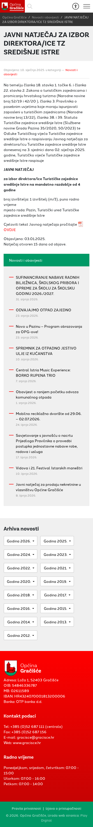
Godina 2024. (19, 554)
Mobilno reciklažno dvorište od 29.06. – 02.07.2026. (48, 416)
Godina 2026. (19, 540)
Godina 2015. (55, 608)
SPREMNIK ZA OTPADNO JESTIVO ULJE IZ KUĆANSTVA (46, 351)
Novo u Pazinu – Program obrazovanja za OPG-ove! (49, 329)
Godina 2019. (55, 581)
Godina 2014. (18, 621)
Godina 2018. (18, 594)
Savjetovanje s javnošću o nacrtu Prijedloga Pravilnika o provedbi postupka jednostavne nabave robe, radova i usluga (47, 443)
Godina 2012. (18, 635)
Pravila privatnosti (26, 808)
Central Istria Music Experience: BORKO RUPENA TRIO (43, 372)
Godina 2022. (19, 567)
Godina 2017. (55, 594)
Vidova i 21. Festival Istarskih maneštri (49, 467)
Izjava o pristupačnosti (63, 808)
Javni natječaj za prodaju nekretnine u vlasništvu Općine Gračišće (48, 487)
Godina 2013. (55, 621)
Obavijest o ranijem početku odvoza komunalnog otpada (47, 394)
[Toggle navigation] (86, 6)
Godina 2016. (18, 608)
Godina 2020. (19, 581)
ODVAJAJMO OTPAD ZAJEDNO (43, 309)
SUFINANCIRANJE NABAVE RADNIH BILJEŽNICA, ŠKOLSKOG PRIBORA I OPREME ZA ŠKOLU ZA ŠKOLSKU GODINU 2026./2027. (47, 285)
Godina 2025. (55, 540)
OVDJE (10, 229)
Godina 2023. (55, 554)
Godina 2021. (55, 567)
